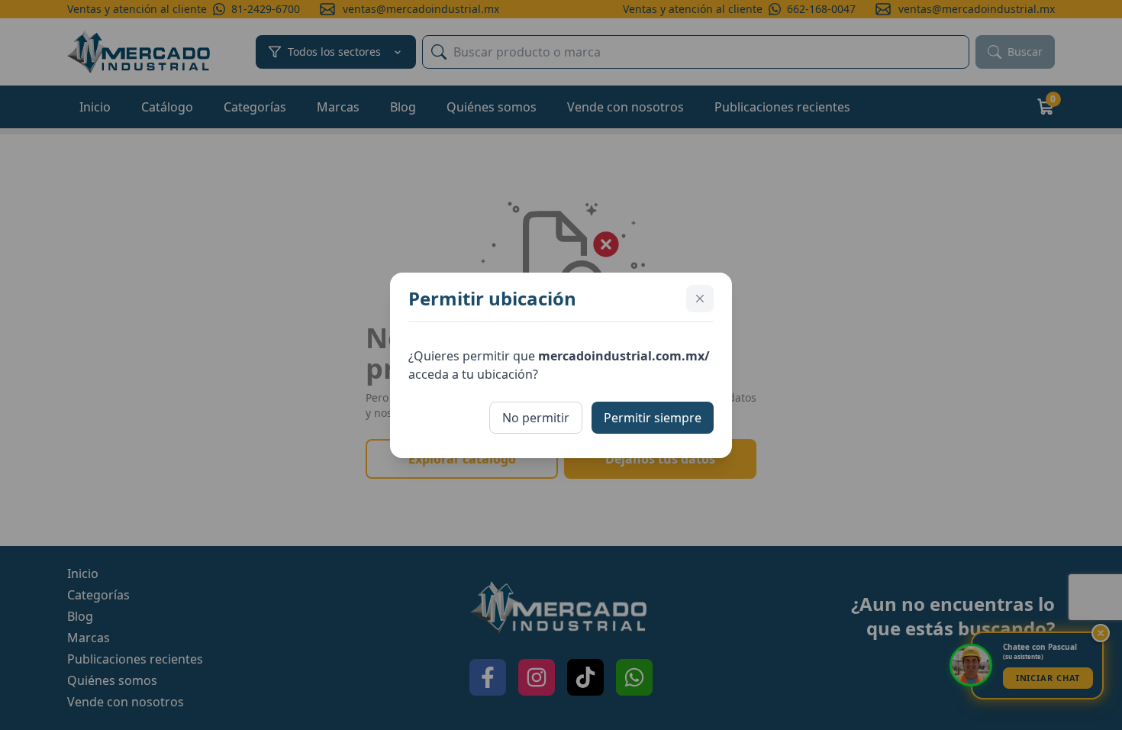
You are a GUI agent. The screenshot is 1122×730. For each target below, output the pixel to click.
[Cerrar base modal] (700, 298)
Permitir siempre (652, 417)
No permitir (535, 417)
